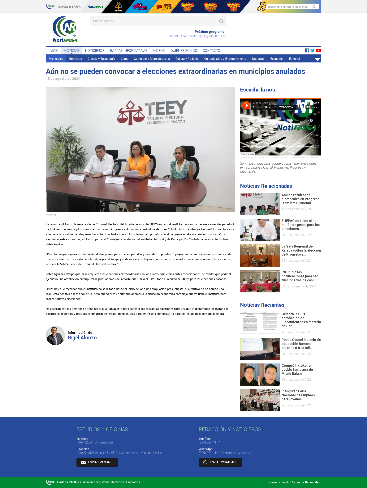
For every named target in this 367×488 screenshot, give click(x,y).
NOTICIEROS (94, 51)
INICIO (53, 51)
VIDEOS (159, 51)
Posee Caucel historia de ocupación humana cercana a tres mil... (301, 344)
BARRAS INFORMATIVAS (128, 51)
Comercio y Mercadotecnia (152, 59)
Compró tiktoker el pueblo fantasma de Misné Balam (297, 369)
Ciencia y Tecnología (101, 59)
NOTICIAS (71, 51)
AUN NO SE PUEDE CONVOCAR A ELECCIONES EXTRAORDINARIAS (286, 157)
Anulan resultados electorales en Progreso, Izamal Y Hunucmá (301, 199)
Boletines (75, 59)
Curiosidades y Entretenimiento (225, 59)
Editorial (294, 59)
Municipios (56, 59)
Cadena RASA (246, 157)
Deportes (258, 59)
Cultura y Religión (187, 59)
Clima (124, 59)
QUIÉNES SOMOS (184, 51)
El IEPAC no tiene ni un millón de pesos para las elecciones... (301, 225)
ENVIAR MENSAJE (100, 462)
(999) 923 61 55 (87, 442)
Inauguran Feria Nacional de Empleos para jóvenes (298, 395)
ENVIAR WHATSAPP (223, 462)
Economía (276, 59)
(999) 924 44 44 (209, 442)
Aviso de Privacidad (306, 482)
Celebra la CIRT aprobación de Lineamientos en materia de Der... (301, 320)
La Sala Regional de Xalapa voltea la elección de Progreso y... (301, 250)
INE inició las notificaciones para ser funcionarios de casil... (300, 276)
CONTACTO (211, 51)
